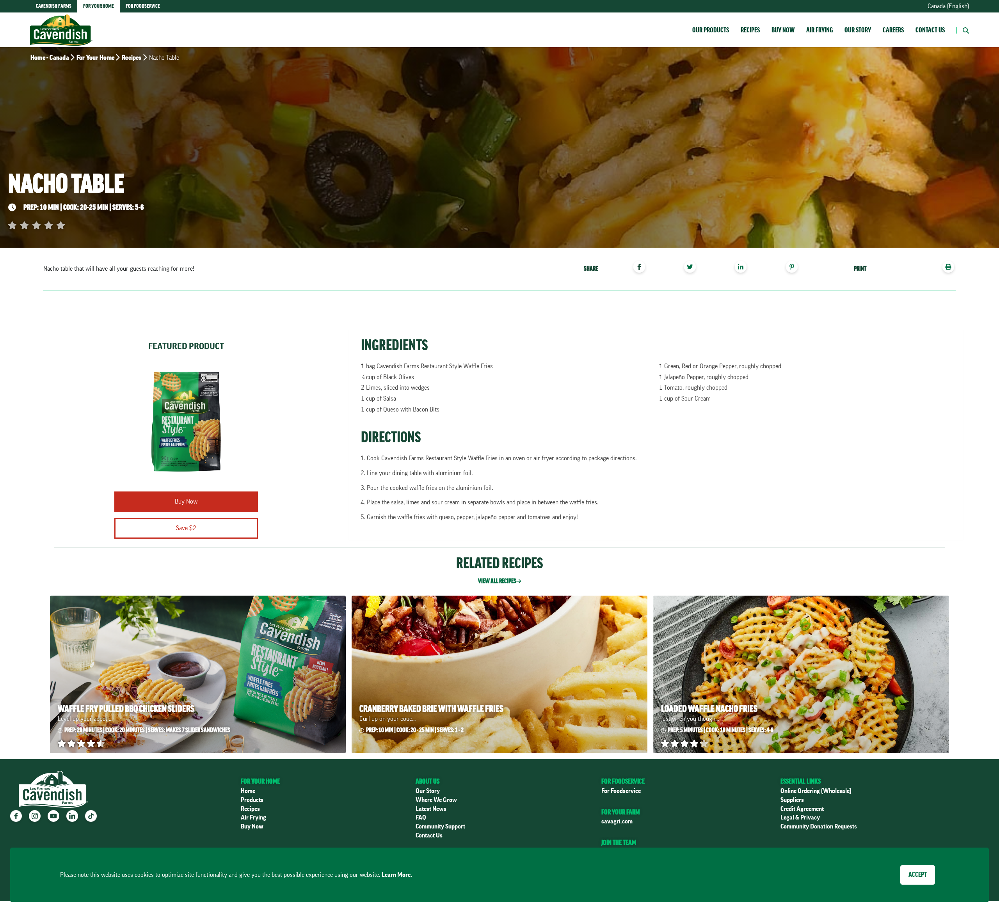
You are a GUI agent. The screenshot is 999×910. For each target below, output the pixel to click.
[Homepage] (61, 22)
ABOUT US (427, 781)
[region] (695, 268)
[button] (963, 29)
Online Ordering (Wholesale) (815, 791)
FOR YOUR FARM (620, 812)
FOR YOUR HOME (260, 781)
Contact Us (930, 30)
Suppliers (792, 800)
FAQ (421, 817)
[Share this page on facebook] (642, 268)
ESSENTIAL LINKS (800, 781)
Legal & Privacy (800, 817)
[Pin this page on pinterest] (794, 268)
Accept (917, 874)
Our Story (857, 30)
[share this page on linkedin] (743, 268)
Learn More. (397, 875)
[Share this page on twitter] (693, 268)
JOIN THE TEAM (618, 842)
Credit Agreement (802, 809)
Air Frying (819, 30)
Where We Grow (436, 800)
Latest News (431, 809)
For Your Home (95, 58)
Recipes (750, 30)
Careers (893, 30)
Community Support (440, 826)
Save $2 (186, 528)
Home (248, 791)
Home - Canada (49, 58)
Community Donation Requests (818, 826)
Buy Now (783, 30)
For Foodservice (621, 791)
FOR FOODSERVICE (623, 781)
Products (252, 800)
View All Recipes (497, 581)
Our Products (710, 30)
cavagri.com (617, 821)
